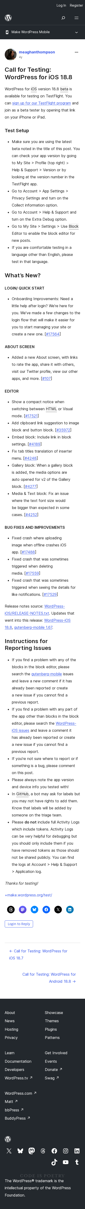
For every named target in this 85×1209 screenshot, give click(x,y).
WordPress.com (21, 1093)
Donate (54, 1069)
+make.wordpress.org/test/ (28, 895)
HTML (51, 408)
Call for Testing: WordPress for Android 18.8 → (49, 978)
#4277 (30, 486)
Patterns (52, 1037)
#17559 (32, 573)
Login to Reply (19, 924)
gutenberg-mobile (46, 674)
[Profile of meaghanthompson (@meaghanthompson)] (11, 56)
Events (51, 1061)
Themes (52, 1020)
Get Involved (56, 1052)
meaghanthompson (37, 52)
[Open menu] (77, 18)
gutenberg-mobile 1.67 (33, 627)
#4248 (31, 458)
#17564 (53, 334)
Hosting (11, 1029)
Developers (14, 1069)
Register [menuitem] (76, 5)
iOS (34, 89)
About (10, 1012)
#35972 (63, 430)
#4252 (31, 514)
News (10, 1020)
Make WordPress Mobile (31, 32)
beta (64, 89)
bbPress (14, 1110)
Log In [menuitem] (61, 5)
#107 (46, 378)
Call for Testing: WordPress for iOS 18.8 (38, 73)
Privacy (11, 1037)
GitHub (22, 793)
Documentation (18, 1061)
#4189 (34, 444)
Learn (9, 1052)
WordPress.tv (19, 1078)
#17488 (28, 552)
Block (74, 226)
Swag (52, 1078)
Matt (11, 1101)
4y (20, 57)
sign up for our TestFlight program (41, 103)
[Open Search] (63, 18)
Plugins (51, 1029)
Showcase (54, 1012)
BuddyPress (17, 1118)
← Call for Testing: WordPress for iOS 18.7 (38, 954)
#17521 (31, 416)
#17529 (50, 594)
